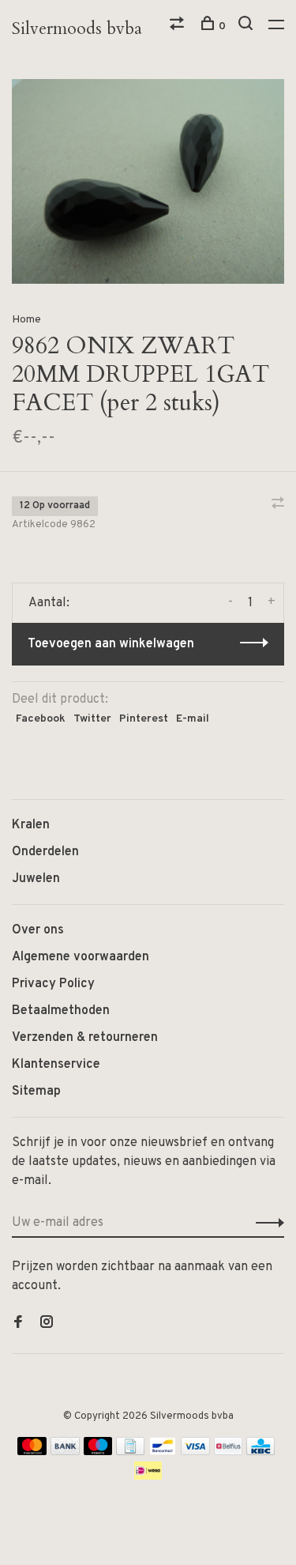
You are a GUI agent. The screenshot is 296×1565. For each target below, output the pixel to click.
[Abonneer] (265, 1222)
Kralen (31, 825)
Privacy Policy (53, 984)
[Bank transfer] (65, 1452)
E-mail (192, 719)
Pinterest (143, 719)
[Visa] (195, 1452)
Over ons (38, 930)
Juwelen (36, 879)
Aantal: (48, 603)
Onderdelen (45, 852)
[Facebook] (18, 1324)
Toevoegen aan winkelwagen (111, 644)
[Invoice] (130, 1452)
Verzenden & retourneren (85, 1038)
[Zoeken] (247, 26)
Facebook (41, 719)
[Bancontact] (162, 1452)
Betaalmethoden (61, 1011)
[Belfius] (228, 1452)
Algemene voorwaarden (80, 957)
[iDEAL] (148, 1476)
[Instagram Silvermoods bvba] (46, 1324)
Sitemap (36, 1091)
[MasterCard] (32, 1452)
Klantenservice (56, 1065)
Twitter (92, 719)
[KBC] (260, 1452)
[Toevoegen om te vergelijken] (278, 505)
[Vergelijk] (179, 26)
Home (26, 319)
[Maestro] (98, 1452)
